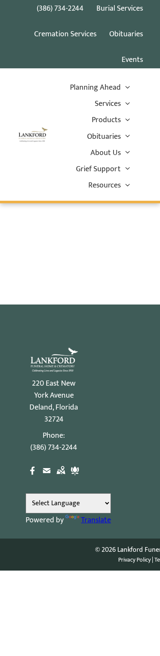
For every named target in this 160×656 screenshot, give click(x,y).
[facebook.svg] (33, 477)
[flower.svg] (75, 477)
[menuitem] (100, 87)
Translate (96, 520)
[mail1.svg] (47, 477)
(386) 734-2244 (60, 8)
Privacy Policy (134, 560)
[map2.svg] (61, 477)
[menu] (130, 17)
